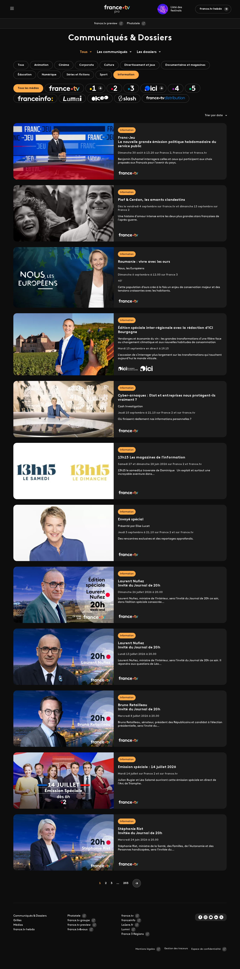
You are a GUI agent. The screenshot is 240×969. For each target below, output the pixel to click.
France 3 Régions (132, 934)
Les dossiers (147, 52)
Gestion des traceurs (176, 948)
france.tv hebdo (211, 9)
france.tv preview (105, 23)
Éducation (25, 74)
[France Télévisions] (117, 9)
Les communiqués (112, 52)
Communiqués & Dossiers (30, 915)
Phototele (133, 23)
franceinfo (128, 920)
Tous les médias (28, 88)
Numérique (49, 74)
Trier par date (214, 115)
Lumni (125, 929)
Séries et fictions (78, 74)
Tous (83, 52)
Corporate (86, 65)
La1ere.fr (127, 925)
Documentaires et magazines (185, 65)
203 (125, 883)
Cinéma (64, 65)
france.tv (127, 915)
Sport (104, 74)
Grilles (17, 920)
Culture (109, 65)
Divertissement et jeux (139, 65)
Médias (18, 925)
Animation (41, 65)
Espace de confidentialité (206, 949)
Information (126, 74)
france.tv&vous (77, 929)
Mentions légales (145, 949)
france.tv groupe (78, 920)
